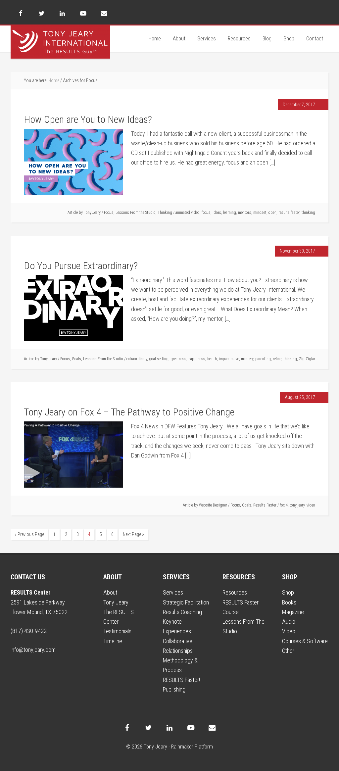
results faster (289, 212)
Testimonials (117, 631)
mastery (247, 359)
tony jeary (297, 505)
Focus (109, 212)
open (272, 212)
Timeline (112, 641)
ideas (217, 212)
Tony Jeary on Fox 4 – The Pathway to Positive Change (129, 412)
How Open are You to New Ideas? (88, 119)
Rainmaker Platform (192, 747)
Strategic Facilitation (186, 602)
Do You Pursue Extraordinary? (81, 265)
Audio (288, 621)
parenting (263, 359)
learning (229, 212)
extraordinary (136, 359)
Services (173, 592)
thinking (308, 212)
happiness (196, 359)
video (311, 505)
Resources (234, 592)
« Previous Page (29, 534)
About (110, 592)
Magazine (293, 611)
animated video (187, 212)
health (212, 359)
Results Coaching (182, 611)
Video (288, 631)
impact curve (229, 359)
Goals (76, 359)
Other (288, 650)
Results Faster (264, 505)
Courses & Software (305, 641)
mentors (244, 212)
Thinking (165, 212)
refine (277, 359)
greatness (178, 359)
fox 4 (284, 505)
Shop (288, 592)
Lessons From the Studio (136, 212)
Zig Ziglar (307, 359)
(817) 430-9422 (29, 630)
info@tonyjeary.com (33, 649)
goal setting (159, 359)
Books (289, 602)
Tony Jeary (60, 42)
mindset (259, 212)
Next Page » (133, 534)
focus (206, 212)
